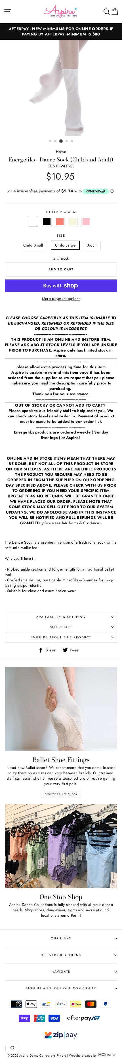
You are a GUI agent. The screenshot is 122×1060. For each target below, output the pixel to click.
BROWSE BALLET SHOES (61, 794)
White (33, 221)
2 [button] (55, 141)
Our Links (61, 938)
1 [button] (50, 141)
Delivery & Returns (61, 955)
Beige (73, 221)
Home (61, 151)
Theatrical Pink (86, 221)
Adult (91, 245)
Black (47, 221)
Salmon (60, 221)
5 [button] (72, 141)
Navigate (61, 971)
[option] (61, 31)
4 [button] (67, 141)
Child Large (65, 245)
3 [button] (61, 141)
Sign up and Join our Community (61, 988)
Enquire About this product (61, 637)
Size (61, 236)
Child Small (33, 245)
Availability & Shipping (60, 617)
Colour (60, 212)
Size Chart (61, 627)
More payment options (61, 298)
